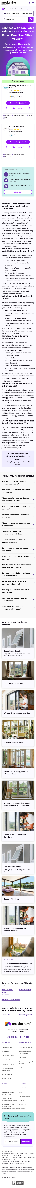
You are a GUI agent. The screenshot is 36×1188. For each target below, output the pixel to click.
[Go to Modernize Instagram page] (12, 1037)
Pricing (21, 1068)
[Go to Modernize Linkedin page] (20, 1037)
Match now (17, 192)
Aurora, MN (6, 1015)
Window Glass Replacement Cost (17, 713)
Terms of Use (14, 1153)
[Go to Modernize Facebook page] (16, 1037)
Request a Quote (17, 103)
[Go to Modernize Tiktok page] (24, 1037)
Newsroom (22, 1104)
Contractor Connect (17, 126)
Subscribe (26, 1142)
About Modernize (24, 1088)
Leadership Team (24, 1096)
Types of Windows (11, 899)
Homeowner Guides (8, 1055)
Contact (4, 1088)
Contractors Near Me (8, 1060)
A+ (20, 96)
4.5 (13, 96)
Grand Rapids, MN (26, 1015)
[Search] (29, 3)
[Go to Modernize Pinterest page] (8, 1037)
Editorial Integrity (7, 1074)
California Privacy (7, 1157)
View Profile (17, 108)
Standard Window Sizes (13, 742)
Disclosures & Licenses (15, 1155)
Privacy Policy (5, 1163)
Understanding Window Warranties (18, 963)
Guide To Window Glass (13, 684)
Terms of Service (16, 1163)
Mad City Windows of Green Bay (20, 86)
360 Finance (22, 1057)
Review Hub (5, 1051)
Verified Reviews (16, 92)
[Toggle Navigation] (33, 3)
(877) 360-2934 (6, 1106)
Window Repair (25, 990)
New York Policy (17, 1157)
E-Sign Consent (24, 1153)
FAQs (20, 1092)
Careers (21, 1100)
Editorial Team (6, 1078)
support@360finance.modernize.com (13, 1108)
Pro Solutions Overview (26, 1047)
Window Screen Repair (11, 1000)
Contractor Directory (8, 1064)
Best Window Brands (12, 651)
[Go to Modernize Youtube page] (27, 1037)
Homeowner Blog (7, 1047)
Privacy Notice (6, 1153)
